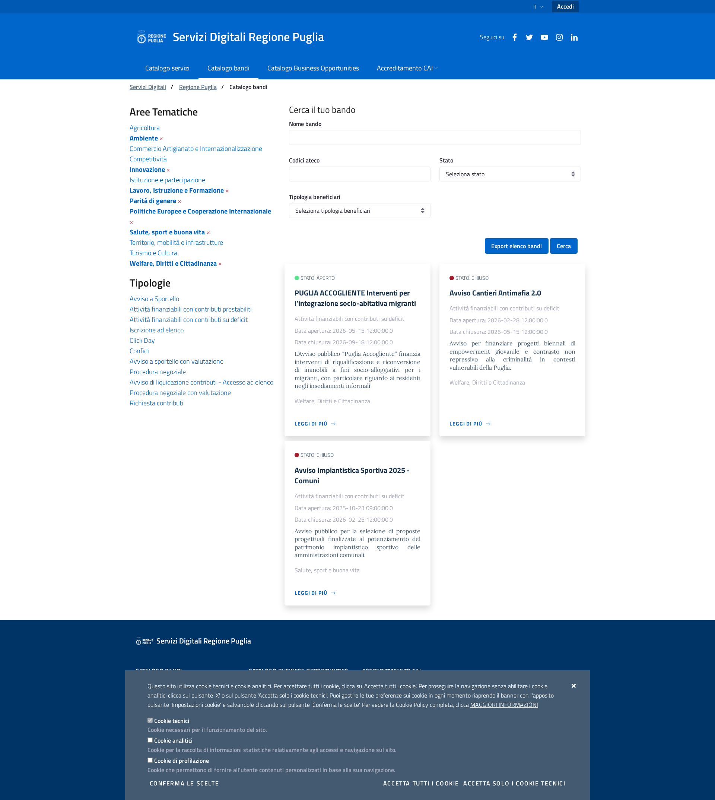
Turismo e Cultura (153, 253)
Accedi (565, 6)
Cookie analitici (173, 740)
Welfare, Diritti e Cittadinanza (173, 263)
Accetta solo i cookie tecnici (514, 783)
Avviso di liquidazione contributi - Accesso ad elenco (201, 382)
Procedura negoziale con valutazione (180, 393)
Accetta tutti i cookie (421, 783)
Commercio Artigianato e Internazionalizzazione (196, 148)
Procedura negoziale (158, 372)
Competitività (148, 159)
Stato (446, 160)
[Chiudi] (574, 686)
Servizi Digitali (148, 86)
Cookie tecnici (171, 720)
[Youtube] (541, 36)
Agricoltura (145, 128)
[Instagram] (556, 36)
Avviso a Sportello (154, 299)
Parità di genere (153, 201)
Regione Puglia (198, 86)
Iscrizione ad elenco (157, 330)
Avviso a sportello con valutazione (176, 361)
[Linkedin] (571, 36)
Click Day (142, 340)
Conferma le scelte (184, 783)
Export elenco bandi (516, 245)
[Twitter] (526, 36)
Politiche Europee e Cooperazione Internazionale (200, 211)
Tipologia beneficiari (314, 196)
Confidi (139, 351)
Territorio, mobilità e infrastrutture (176, 242)
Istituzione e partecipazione (167, 180)
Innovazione (147, 169)
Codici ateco (304, 160)
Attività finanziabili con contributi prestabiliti (191, 309)
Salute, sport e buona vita (167, 232)
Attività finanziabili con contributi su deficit (189, 319)
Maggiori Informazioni (504, 704)
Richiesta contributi (156, 403)
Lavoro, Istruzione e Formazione (177, 190)
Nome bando (305, 123)
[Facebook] (511, 36)
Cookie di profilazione (181, 760)
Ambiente (144, 138)
